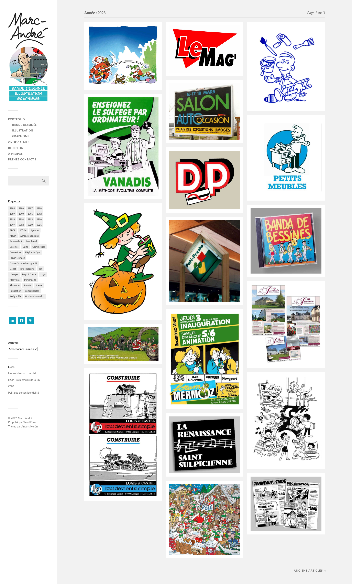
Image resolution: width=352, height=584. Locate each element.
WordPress (29, 422)
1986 (21, 208)
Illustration (22, 130)
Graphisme (20, 136)
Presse (38, 285)
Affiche (23, 230)
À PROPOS (15, 153)
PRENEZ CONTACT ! (22, 159)
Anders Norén (29, 426)
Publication (15, 290)
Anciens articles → (310, 570)
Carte (25, 246)
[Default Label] (12, 320)
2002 (21, 224)
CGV (11, 386)
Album (13, 235)
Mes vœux (15, 279)
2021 (39, 224)
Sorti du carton (32, 290)
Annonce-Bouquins (29, 235)
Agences (35, 230)
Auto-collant (16, 241)
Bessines (14, 246)
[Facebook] (21, 320)
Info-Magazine (27, 268)
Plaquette (15, 285)
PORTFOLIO (16, 119)
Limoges (14, 274)
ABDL (12, 230)
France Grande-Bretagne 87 (23, 263)
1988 (39, 208)
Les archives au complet (22, 373)
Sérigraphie (15, 296)
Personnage (30, 279)
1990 (21, 213)
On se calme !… (20, 142)
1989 (12, 213)
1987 (30, 208)
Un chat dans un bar (34, 296)
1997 (12, 224)
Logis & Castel (29, 274)
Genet (13, 268)
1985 (12, 208)
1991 (30, 213)
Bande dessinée (24, 124)
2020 (30, 224)
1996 (39, 219)
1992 (39, 213)
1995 (30, 219)
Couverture (15, 252)
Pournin (27, 285)
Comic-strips (38, 246)
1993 (12, 219)
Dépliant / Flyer (33, 252)
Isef (40, 268)
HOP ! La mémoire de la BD (24, 379)
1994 (21, 219)
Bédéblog (15, 148)
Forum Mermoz (17, 257)
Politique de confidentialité (23, 392)
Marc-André (25, 418)
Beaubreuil (31, 241)
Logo (43, 274)
